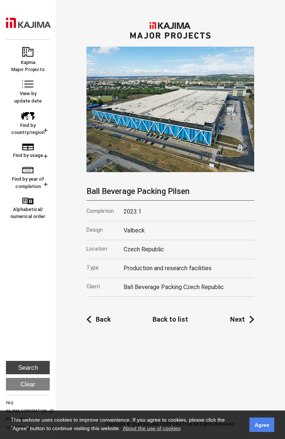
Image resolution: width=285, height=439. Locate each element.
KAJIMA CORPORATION (28, 23)
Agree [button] (262, 425)
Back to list (170, 319)
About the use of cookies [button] (152, 428)
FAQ (9, 403)
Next (237, 319)
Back (103, 319)
